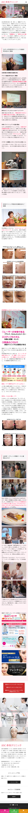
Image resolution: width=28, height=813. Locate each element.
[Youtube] (12, 804)
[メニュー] (26, 2)
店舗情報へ (14, 796)
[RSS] (17, 804)
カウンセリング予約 (14, 782)
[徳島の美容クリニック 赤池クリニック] (9, 2)
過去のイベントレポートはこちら (14, 684)
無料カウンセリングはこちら (14, 687)
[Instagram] (10, 804)
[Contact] (15, 804)
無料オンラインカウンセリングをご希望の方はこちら (14, 690)
